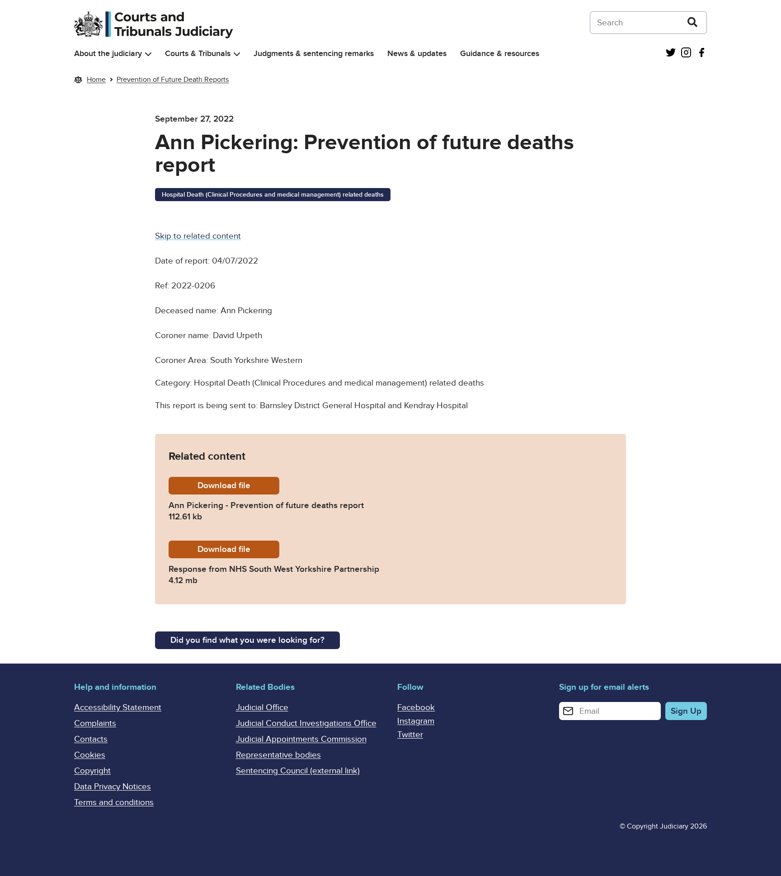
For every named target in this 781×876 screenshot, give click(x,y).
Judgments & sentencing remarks (314, 53)
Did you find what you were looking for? (247, 640)
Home (96, 79)
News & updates (417, 53)
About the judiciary (108, 53)
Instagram (415, 721)
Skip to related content (198, 236)
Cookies (89, 755)
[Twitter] (670, 53)
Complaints (95, 723)
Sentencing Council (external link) (298, 771)
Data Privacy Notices (112, 787)
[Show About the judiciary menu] (148, 54)
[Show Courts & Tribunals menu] (237, 54)
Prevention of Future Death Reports (173, 79)
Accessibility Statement (117, 707)
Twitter (410, 735)
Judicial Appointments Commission (301, 739)
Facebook (416, 707)
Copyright (92, 771)
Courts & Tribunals (198, 53)
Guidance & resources (499, 53)
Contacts (91, 739)
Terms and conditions (114, 802)
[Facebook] (701, 53)
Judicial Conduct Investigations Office (306, 723)
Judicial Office (262, 707)
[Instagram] (686, 53)
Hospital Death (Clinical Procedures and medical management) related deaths (273, 194)
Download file (238, 485)
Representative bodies (278, 755)
